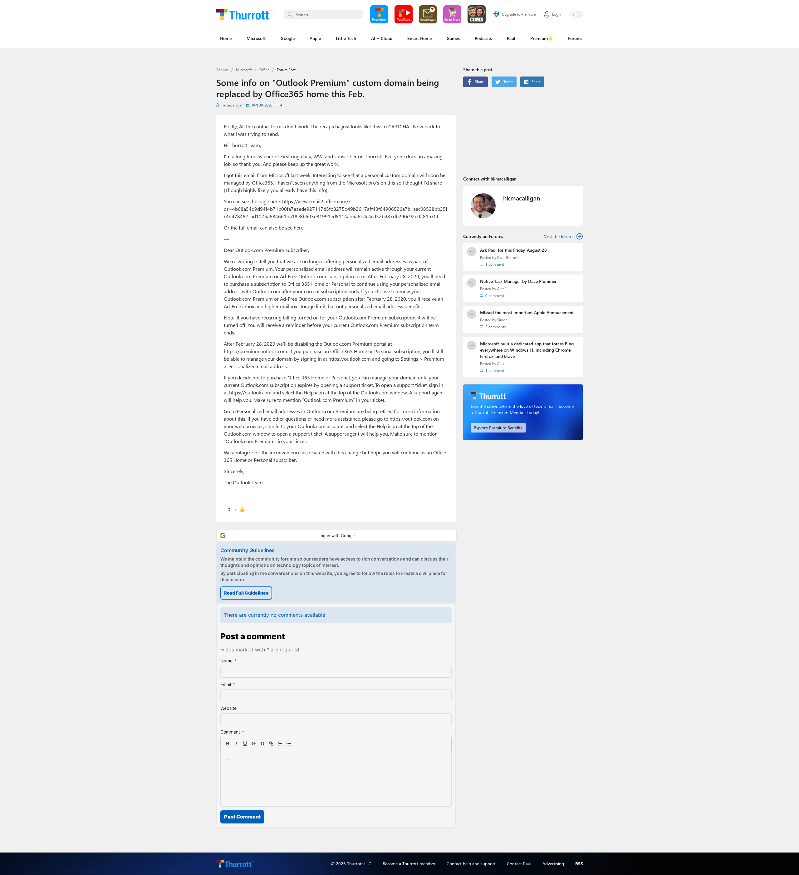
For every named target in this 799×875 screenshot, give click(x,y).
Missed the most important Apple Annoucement (527, 312)
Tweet (508, 81)
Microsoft (256, 38)
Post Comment (242, 816)
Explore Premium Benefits (498, 428)
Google (288, 38)
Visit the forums (559, 236)
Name (228, 660)
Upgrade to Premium (519, 14)
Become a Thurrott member (409, 864)
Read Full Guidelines (246, 593)
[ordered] (280, 743)
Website (228, 708)
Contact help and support (471, 864)
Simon (502, 320)
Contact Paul (519, 864)
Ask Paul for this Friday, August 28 (513, 250)
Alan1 (502, 288)
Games (453, 38)
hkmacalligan (232, 105)
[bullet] (288, 743)
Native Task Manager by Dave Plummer (518, 281)
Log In (557, 14)
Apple (315, 38)
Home (226, 38)
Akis (500, 363)
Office (264, 69)
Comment (232, 731)
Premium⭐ (541, 38)
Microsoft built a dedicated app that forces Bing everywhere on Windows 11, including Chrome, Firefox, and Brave (527, 350)
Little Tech (346, 38)
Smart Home (419, 38)
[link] (297, 743)
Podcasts (483, 38)
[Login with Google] (336, 535)
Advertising (553, 864)
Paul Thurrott (508, 257)
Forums (575, 38)
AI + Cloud (381, 38)
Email (227, 684)
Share (479, 81)
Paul (511, 38)
